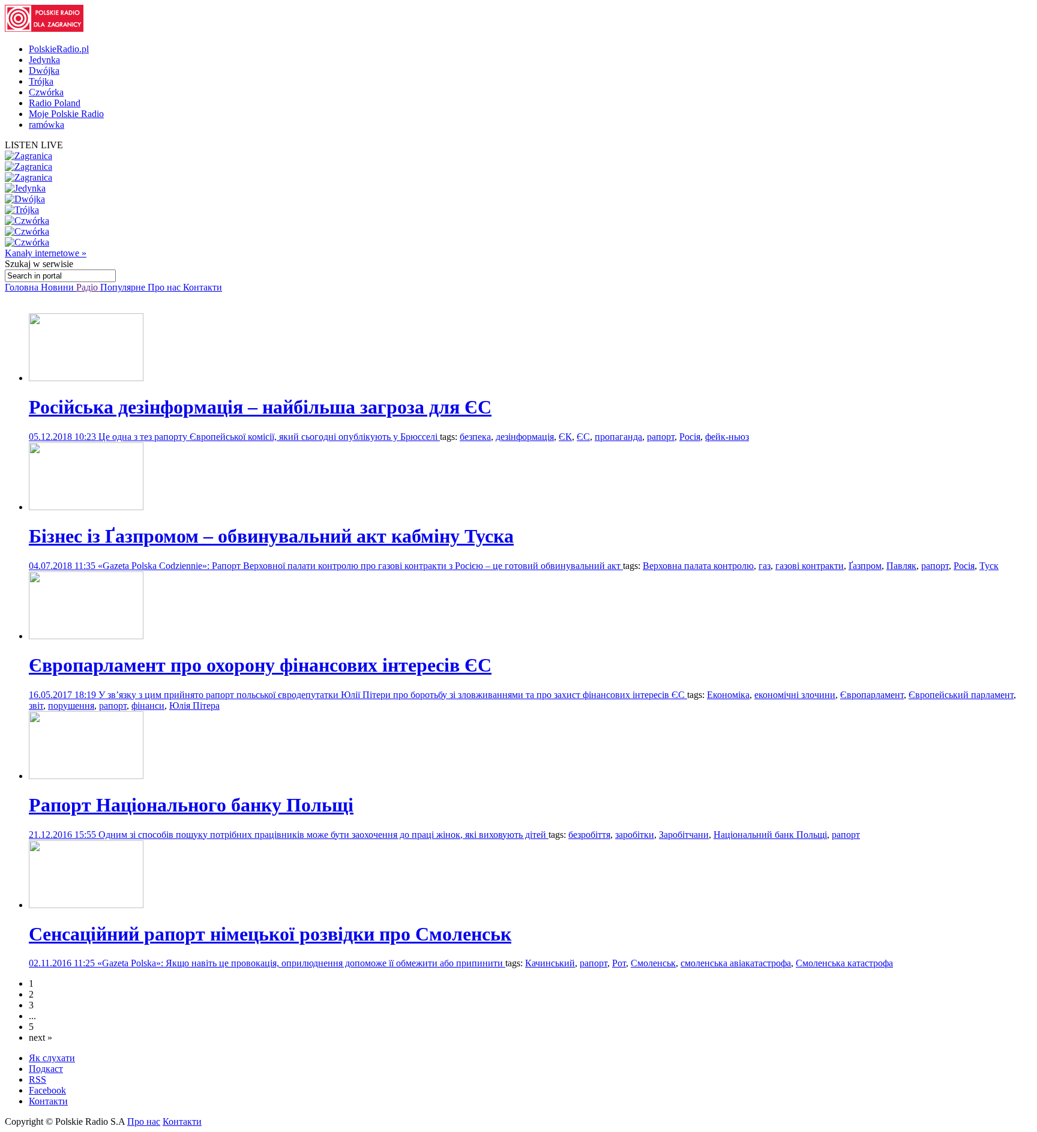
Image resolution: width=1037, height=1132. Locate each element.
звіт (36, 705)
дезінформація (525, 437)
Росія (689, 437)
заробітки (634, 834)
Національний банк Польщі (770, 834)
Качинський (550, 963)
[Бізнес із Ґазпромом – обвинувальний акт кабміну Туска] (86, 507)
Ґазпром (865, 566)
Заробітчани (684, 834)
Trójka (41, 81)
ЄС (583, 437)
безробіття (589, 834)
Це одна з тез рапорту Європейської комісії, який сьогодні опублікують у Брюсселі (269, 437)
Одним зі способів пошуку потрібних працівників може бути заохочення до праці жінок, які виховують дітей (323, 834)
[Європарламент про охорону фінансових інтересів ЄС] (86, 636)
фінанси (147, 705)
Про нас (165, 287)
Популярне (124, 287)
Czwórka (46, 92)
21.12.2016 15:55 (63, 834)
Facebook (47, 1090)
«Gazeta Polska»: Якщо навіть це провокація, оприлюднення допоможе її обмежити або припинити (301, 963)
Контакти (202, 287)
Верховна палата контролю (698, 566)
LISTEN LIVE (34, 145)
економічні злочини (794, 695)
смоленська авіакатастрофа (736, 963)
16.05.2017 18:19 (63, 695)
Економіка (728, 695)
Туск (989, 566)
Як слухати (52, 1058)
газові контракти (809, 566)
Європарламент (872, 695)
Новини (58, 287)
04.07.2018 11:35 (63, 566)
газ (765, 566)
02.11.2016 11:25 (63, 963)
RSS (37, 1079)
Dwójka (44, 70)
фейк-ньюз (727, 437)
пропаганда (618, 437)
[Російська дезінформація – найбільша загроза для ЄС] (86, 378)
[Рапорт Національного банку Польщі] (86, 776)
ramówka (46, 124)
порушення (71, 705)
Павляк (901, 566)
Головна (23, 287)
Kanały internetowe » (45, 253)
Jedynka (44, 60)
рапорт (661, 437)
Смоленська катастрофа (844, 963)
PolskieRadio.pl (59, 49)
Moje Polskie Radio (66, 114)
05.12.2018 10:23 (63, 437)
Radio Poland (54, 103)
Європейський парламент (961, 695)
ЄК (565, 437)
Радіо (88, 287)
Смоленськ (653, 963)
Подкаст (46, 1069)
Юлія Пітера (194, 705)
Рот (619, 963)
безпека (475, 437)
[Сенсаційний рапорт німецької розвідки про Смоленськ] (86, 905)
